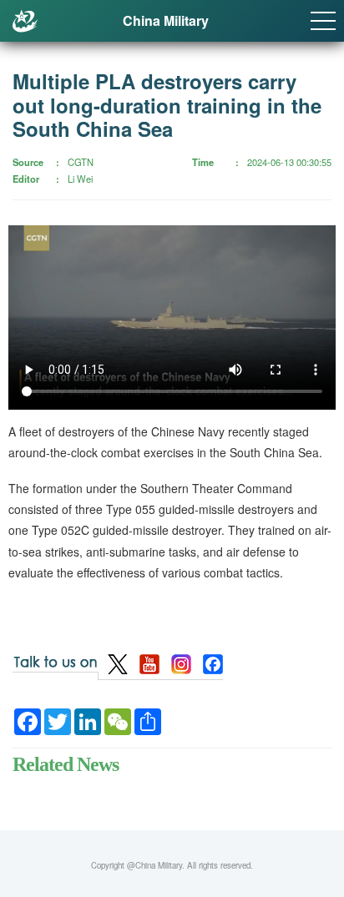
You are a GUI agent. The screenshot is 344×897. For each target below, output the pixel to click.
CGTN (81, 162)
